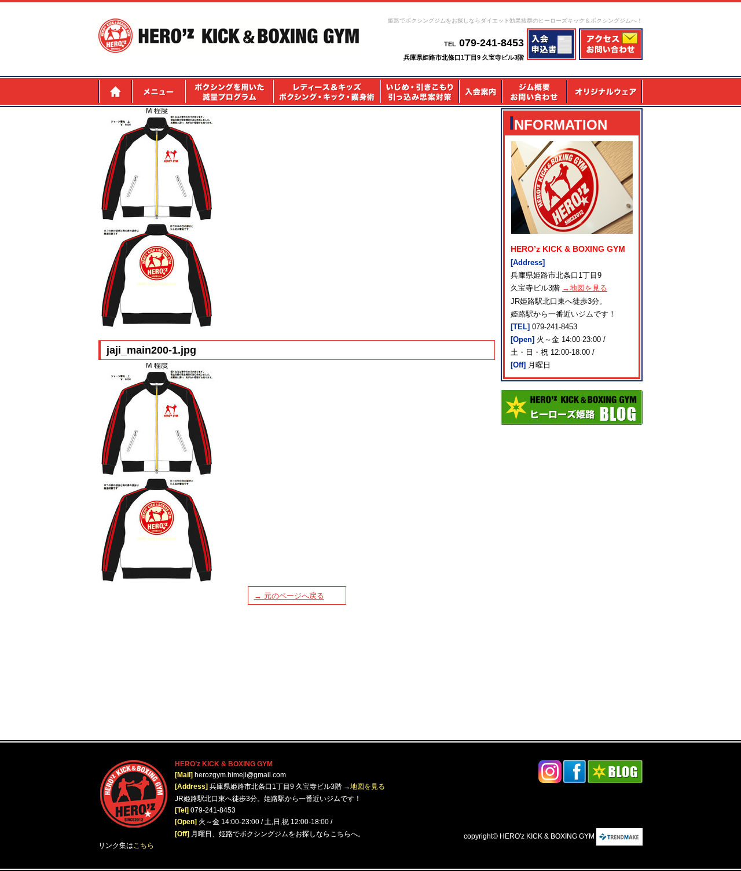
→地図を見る (584, 288)
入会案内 (479, 91)
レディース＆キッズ (326, 91)
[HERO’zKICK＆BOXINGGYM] (229, 36)
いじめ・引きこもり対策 (419, 91)
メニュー (158, 91)
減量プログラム (229, 91)
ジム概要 (534, 91)
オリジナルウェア (605, 91)
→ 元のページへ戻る (289, 595)
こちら (143, 845)
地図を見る (367, 786)
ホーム (114, 91)
